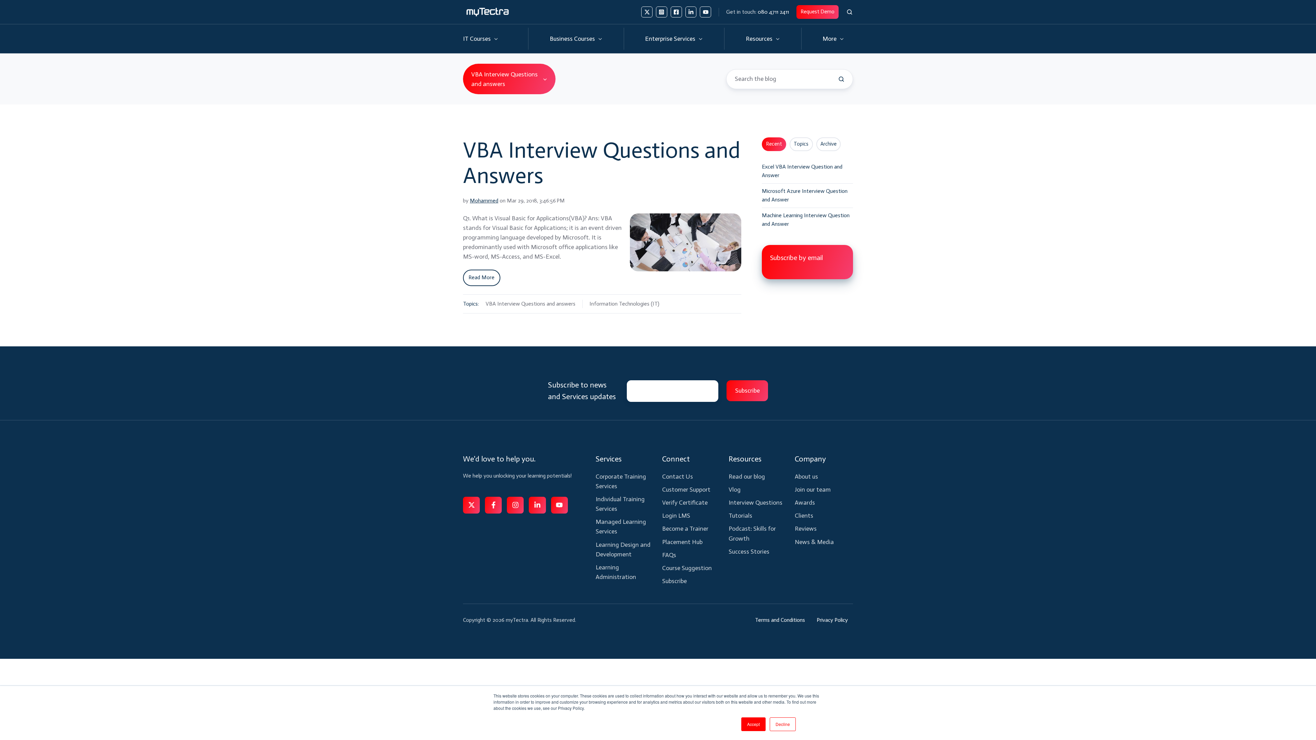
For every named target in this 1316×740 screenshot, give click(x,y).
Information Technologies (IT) (624, 303)
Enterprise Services (670, 38)
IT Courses (477, 38)
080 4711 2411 (773, 12)
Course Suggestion (687, 568)
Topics (801, 144)
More (829, 38)
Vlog (735, 489)
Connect (676, 459)
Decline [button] (783, 724)
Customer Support (686, 489)
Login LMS (676, 515)
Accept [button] (753, 724)
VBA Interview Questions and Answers (601, 163)
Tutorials (740, 515)
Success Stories (749, 551)
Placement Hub (682, 542)
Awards (805, 502)
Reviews (806, 528)
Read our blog (747, 476)
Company (810, 459)
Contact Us (677, 476)
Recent (774, 144)
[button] (849, 12)
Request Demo (817, 12)
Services (609, 459)
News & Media (814, 542)
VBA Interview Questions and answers (530, 303)
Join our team (813, 489)
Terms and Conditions (780, 620)
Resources (759, 38)
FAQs (669, 555)
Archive (828, 144)
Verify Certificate (685, 502)
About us (806, 476)
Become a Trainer (685, 528)
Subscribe (674, 581)
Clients (804, 515)
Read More (481, 277)
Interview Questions (755, 502)
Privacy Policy (832, 620)
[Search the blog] (841, 79)
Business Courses (572, 38)
